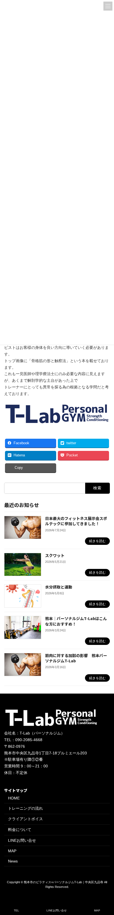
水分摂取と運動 (58, 587)
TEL (16, 910)
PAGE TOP (105, 889)
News (13, 861)
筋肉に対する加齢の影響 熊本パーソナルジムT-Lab (76, 658)
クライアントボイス (25, 819)
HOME (14, 798)
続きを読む (97, 541)
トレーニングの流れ (25, 808)
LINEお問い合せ (22, 840)
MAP (12, 851)
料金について (19, 829)
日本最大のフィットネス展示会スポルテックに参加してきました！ (76, 521)
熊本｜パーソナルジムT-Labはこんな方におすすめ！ (76, 621)
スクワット (54, 555)
